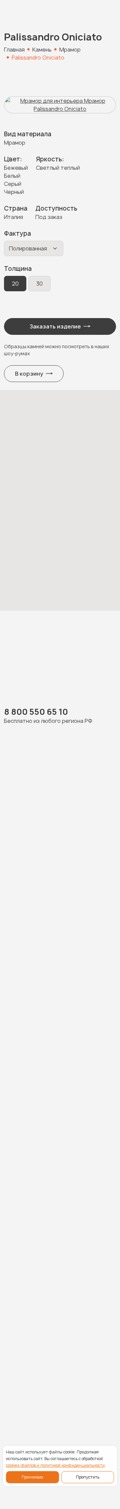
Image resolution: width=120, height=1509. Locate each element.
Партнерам (21, 1361)
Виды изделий (25, 1309)
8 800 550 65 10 (36, 712)
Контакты (18, 1374)
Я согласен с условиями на (62, 1115)
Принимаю (32, 1477)
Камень (15, 1283)
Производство (26, 1322)
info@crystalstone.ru (33, 1413)
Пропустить (87, 1477)
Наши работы (24, 1296)
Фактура (17, 233)
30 (39, 283)
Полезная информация (38, 1348)
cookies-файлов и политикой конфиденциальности (55, 1465)
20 (15, 283)
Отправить (55, 1179)
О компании (21, 1335)
